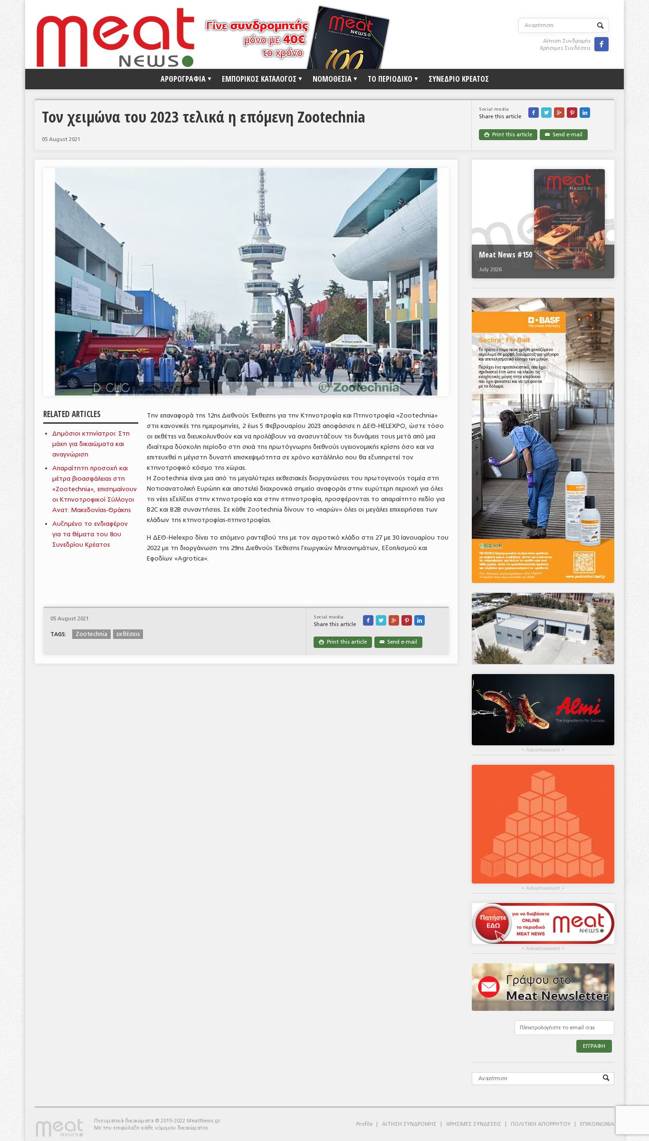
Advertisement (543, 750)
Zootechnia (91, 634)
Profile (364, 1124)
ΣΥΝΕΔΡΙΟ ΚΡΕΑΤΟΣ (459, 79)
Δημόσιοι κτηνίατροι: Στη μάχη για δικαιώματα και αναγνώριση (91, 444)
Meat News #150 (505, 254)
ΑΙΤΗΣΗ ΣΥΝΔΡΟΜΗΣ (409, 1124)
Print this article (508, 135)
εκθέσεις (128, 634)
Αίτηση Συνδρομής (567, 41)
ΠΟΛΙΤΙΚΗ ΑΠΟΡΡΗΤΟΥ (541, 1124)
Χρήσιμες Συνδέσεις (565, 48)
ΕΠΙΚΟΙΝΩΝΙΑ (597, 1124)
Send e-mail (563, 135)
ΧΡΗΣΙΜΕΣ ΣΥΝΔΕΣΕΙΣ (473, 1124)
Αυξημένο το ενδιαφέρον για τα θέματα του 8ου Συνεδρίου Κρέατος (90, 534)
